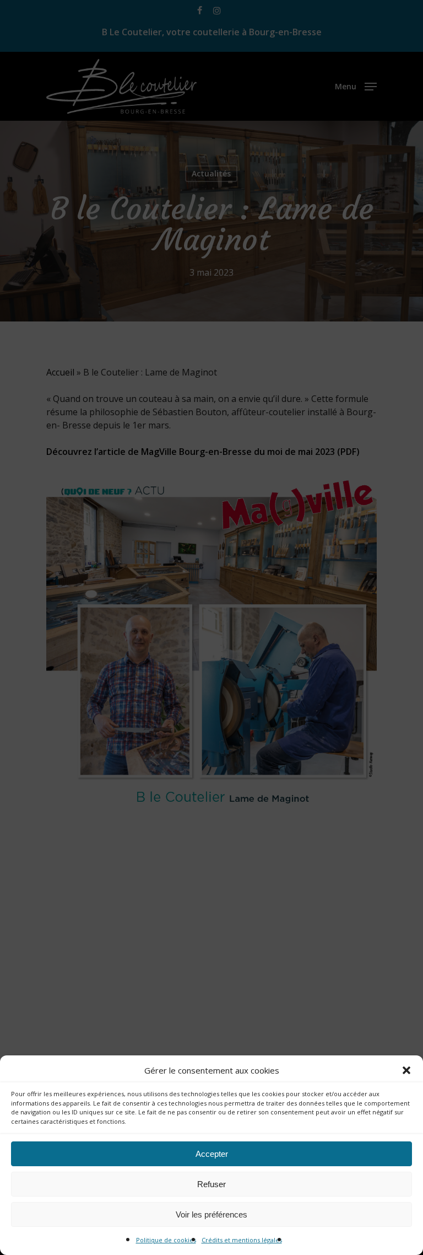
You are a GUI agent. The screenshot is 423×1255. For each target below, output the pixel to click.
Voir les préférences (211, 1214)
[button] (406, 1070)
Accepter (212, 1154)
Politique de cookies (166, 1240)
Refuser (211, 1184)
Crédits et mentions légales (242, 1240)
